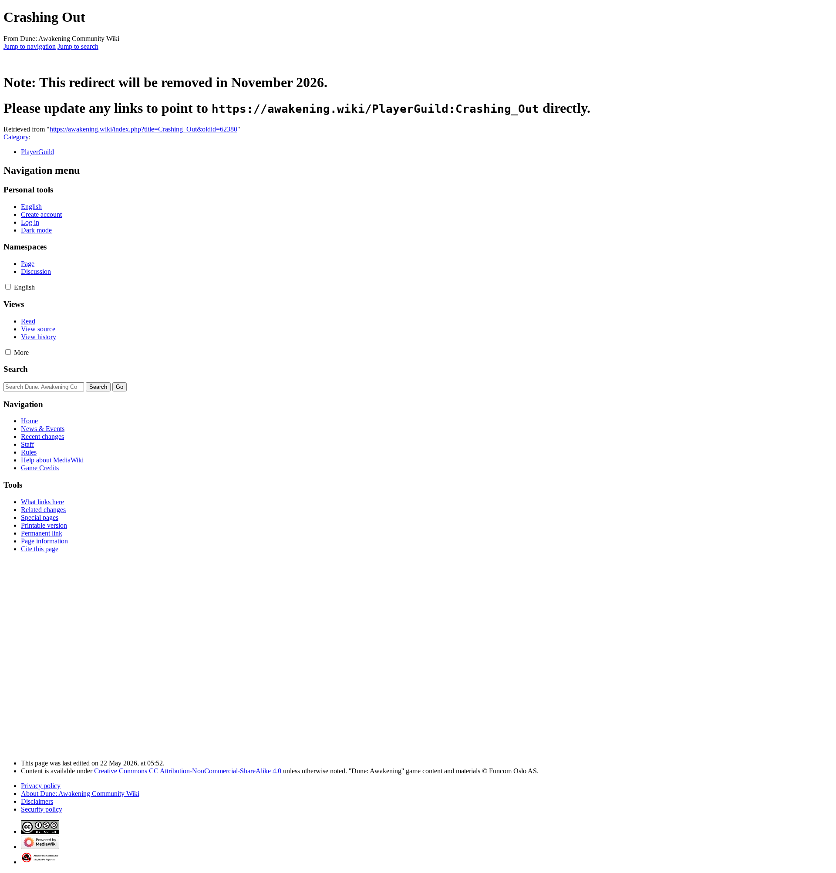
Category (16, 137)
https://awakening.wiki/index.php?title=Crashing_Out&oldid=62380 (143, 129)
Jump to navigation (29, 46)
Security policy (41, 809)
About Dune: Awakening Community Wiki (80, 793)
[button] (8, 287)
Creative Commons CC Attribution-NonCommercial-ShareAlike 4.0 (187, 771)
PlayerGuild (37, 151)
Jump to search (77, 46)
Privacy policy (41, 785)
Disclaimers (37, 801)
